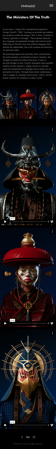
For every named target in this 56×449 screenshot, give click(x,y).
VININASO (28, 6)
